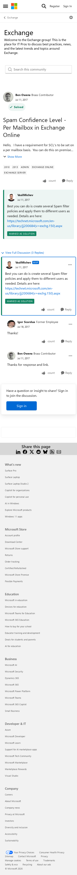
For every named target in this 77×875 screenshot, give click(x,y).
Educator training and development (22, 632)
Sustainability (11, 840)
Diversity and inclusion (16, 827)
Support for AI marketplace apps (21, 749)
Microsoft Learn (13, 742)
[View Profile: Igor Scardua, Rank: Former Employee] (11, 324)
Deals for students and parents (20, 639)
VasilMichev (25, 195)
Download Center (13, 541)
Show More (14, 157)
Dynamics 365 (12, 678)
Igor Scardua (26, 322)
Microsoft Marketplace (16, 762)
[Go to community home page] (14, 6)
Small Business (12, 710)
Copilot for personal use (17, 496)
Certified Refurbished (15, 568)
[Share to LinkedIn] (18, 451)
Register (55, 6)
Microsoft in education (16, 600)
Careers (9, 794)
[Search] (43, 6)
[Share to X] (32, 451)
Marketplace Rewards (16, 769)
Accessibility (11, 833)
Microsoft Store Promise (17, 574)
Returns (9, 555)
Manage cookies (13, 860)
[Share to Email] (59, 451)
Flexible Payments (14, 581)
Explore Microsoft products (18, 509)
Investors (9, 820)
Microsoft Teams (13, 697)
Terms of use (32, 860)
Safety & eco (11, 864)
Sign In (67, 6)
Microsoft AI (11, 664)
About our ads (44, 864)
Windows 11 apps (13, 516)
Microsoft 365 (12, 684)
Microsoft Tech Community (18, 755)
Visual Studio (11, 775)
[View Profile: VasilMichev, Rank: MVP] (9, 265)
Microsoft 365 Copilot (15, 704)
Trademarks (49, 860)
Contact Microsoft (27, 856)
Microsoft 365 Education (17, 619)
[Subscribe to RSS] (52, 451)
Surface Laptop (12, 477)
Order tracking (12, 561)
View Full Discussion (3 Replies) (24, 252)
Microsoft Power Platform (17, 691)
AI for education (13, 646)
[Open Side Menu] (5, 6)
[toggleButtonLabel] (71, 17)
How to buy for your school (18, 626)
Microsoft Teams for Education (20, 613)
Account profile (12, 535)
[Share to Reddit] (38, 451)
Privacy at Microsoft (15, 814)
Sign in (21, 406)
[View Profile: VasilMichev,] (11, 197)
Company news (12, 807)
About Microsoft (13, 801)
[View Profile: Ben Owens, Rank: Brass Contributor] (8, 97)
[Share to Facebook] (25, 451)
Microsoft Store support (17, 548)
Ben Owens (22, 95)
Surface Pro (10, 470)
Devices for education (15, 606)
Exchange (12, 17)
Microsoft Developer (15, 736)
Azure (8, 729)
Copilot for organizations (17, 490)
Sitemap (9, 856)
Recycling (27, 864)
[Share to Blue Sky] (45, 451)
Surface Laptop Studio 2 (17, 483)
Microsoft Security (14, 671)
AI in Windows (12, 503)
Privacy (44, 856)
